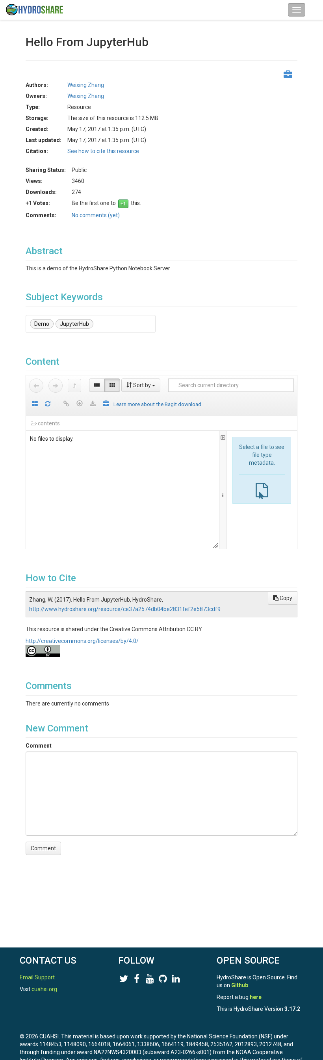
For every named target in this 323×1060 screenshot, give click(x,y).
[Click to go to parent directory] (74, 385)
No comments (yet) (96, 215)
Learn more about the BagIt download (157, 404)
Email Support (37, 977)
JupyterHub (74, 324)
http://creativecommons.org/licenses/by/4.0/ (82, 641)
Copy (285, 598)
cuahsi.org (44, 989)
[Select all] (35, 404)
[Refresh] (47, 404)
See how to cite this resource (103, 151)
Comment (39, 745)
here (256, 997)
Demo (41, 324)
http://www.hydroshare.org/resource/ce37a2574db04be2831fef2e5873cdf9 (125, 609)
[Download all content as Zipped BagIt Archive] (106, 404)
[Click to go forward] (55, 386)
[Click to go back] (36, 386)
